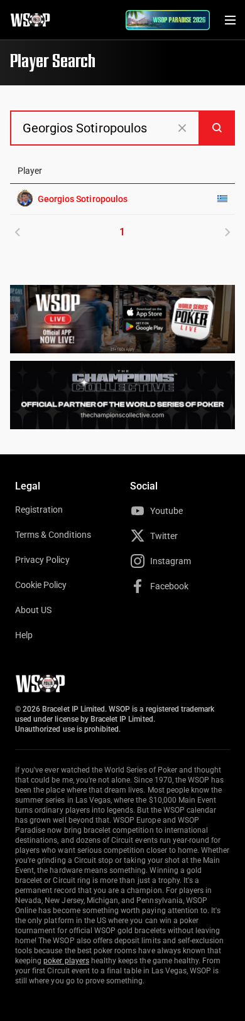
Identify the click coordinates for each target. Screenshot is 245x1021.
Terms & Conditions (53, 535)
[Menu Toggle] (230, 20)
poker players (66, 960)
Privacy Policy (42, 560)
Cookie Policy (41, 585)
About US (33, 610)
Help (24, 635)
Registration (39, 510)
